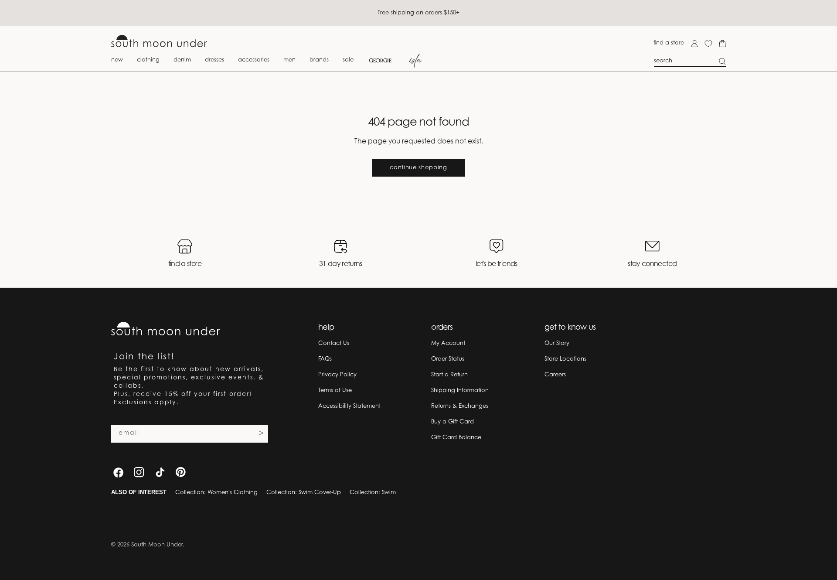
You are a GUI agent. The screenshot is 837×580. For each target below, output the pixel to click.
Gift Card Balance (456, 437)
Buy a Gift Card (452, 422)
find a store (668, 43)
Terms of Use (335, 390)
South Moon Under (157, 545)
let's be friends (496, 264)
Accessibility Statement (349, 406)
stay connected (652, 264)
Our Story (556, 343)
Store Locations (565, 359)
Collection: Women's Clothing (216, 492)
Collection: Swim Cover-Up (303, 492)
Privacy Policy (337, 375)
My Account (448, 343)
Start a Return (449, 375)
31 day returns (340, 264)
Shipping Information (460, 390)
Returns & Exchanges (459, 406)
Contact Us (333, 343)
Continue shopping (418, 168)
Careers (555, 375)
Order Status (447, 359)
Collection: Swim (373, 492)
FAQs (325, 359)
